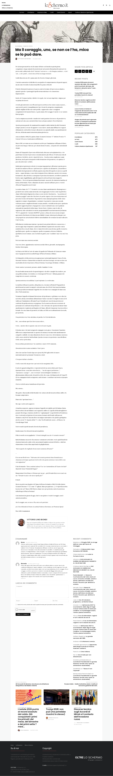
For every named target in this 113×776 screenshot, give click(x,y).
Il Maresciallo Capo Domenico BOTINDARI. (83, 550)
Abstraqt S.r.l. (63, 765)
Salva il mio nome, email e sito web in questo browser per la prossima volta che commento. (40, 604)
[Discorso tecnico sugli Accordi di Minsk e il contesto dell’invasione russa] (84, 697)
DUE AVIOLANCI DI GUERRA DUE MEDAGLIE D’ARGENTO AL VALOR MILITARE (84, 561)
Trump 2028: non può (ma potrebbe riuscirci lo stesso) (56, 712)
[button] (109, 5)
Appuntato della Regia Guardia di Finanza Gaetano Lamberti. (85, 646)
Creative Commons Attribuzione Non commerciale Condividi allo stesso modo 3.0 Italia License (54, 759)
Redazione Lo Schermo (83, 722)
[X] (106, 5)
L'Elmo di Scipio (28, 46)
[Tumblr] (90, 71)
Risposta (23, 559)
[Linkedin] (83, 71)
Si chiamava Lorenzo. (87, 641)
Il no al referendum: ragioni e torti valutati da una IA (85, 616)
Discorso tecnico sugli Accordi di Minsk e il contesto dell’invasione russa (85, 102)
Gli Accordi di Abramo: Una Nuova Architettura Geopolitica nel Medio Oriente (32, 685)
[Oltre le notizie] (56, 5)
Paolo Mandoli (78, 575)
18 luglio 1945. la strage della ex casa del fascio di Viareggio (85, 544)
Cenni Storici (77, 707)
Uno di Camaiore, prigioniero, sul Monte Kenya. (83, 601)
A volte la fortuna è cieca (83, 555)
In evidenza (18, 46)
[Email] (86, 71)
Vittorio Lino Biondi (24, 58)
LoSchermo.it (55, 754)
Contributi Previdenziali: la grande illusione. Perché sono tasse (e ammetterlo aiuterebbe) (85, 663)
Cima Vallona (85, 652)
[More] (94, 71)
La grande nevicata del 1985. (83, 637)
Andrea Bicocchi (53, 717)
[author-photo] (19, 730)
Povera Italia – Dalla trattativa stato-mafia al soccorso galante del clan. (80, 685)
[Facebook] (103, 5)
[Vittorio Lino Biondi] (16, 59)
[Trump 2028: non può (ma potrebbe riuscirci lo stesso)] (56, 697)
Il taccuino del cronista (25, 707)
